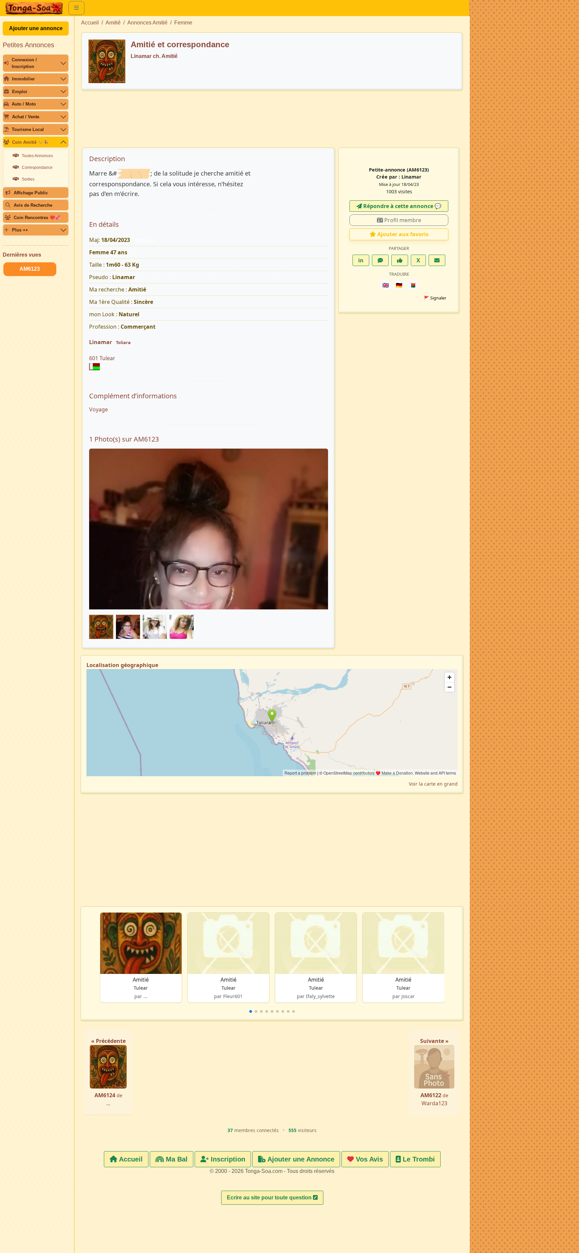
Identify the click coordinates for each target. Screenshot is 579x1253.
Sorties (28, 179)
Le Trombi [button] (418, 1159)
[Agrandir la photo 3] (208, 538)
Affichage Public (31, 192)
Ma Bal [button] (176, 1159)
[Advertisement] (272, 122)
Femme (183, 22)
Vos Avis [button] (368, 1159)
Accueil (90, 22)
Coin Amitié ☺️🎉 (30, 142)
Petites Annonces (28, 45)
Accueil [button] (130, 1159)
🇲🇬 (412, 285)
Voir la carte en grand (433, 784)
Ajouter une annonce (36, 28)
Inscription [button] (227, 1159)
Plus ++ (20, 230)
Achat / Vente (25, 116)
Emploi (19, 91)
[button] (250, 1011)
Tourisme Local (28, 129)
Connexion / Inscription (24, 63)
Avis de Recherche (33, 205)
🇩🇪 (399, 285)
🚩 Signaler (435, 298)
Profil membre (402, 220)
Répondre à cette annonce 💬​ (401, 206)
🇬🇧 (385, 285)
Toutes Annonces (37, 155)
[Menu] (76, 8)
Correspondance (37, 167)
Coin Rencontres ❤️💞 (37, 217)
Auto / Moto (24, 104)
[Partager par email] (437, 260)
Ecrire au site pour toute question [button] (270, 1197)
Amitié (113, 22)
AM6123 (29, 269)
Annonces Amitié (147, 22)
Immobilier (23, 78)
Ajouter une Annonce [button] (300, 1159)
